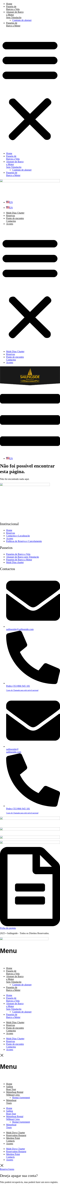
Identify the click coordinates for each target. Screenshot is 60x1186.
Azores (9, 1143)
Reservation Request (16, 1135)
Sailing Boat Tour (11, 1088)
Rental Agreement (21, 1097)
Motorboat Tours (11, 1101)
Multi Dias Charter (15, 213)
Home (9, 3)
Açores (9, 223)
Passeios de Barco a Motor (13, 24)
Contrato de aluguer (22, 20)
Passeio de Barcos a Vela (13, 8)
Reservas (10, 215)
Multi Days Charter (15, 1132)
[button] (30, 90)
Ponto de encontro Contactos (15, 219)
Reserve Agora (7, 1169)
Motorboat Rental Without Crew (14, 1093)
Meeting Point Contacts (13, 1139)
